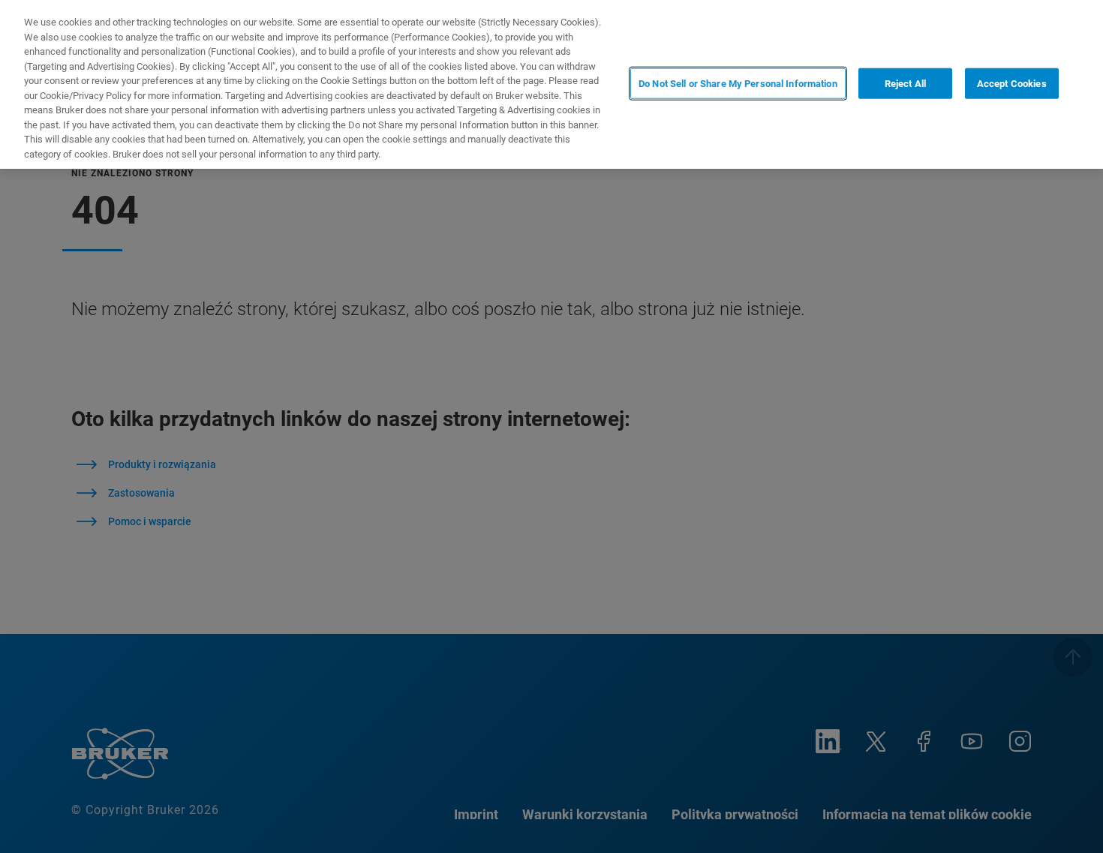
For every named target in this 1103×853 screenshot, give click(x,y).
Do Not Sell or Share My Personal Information (738, 83)
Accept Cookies (1012, 83)
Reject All (905, 83)
